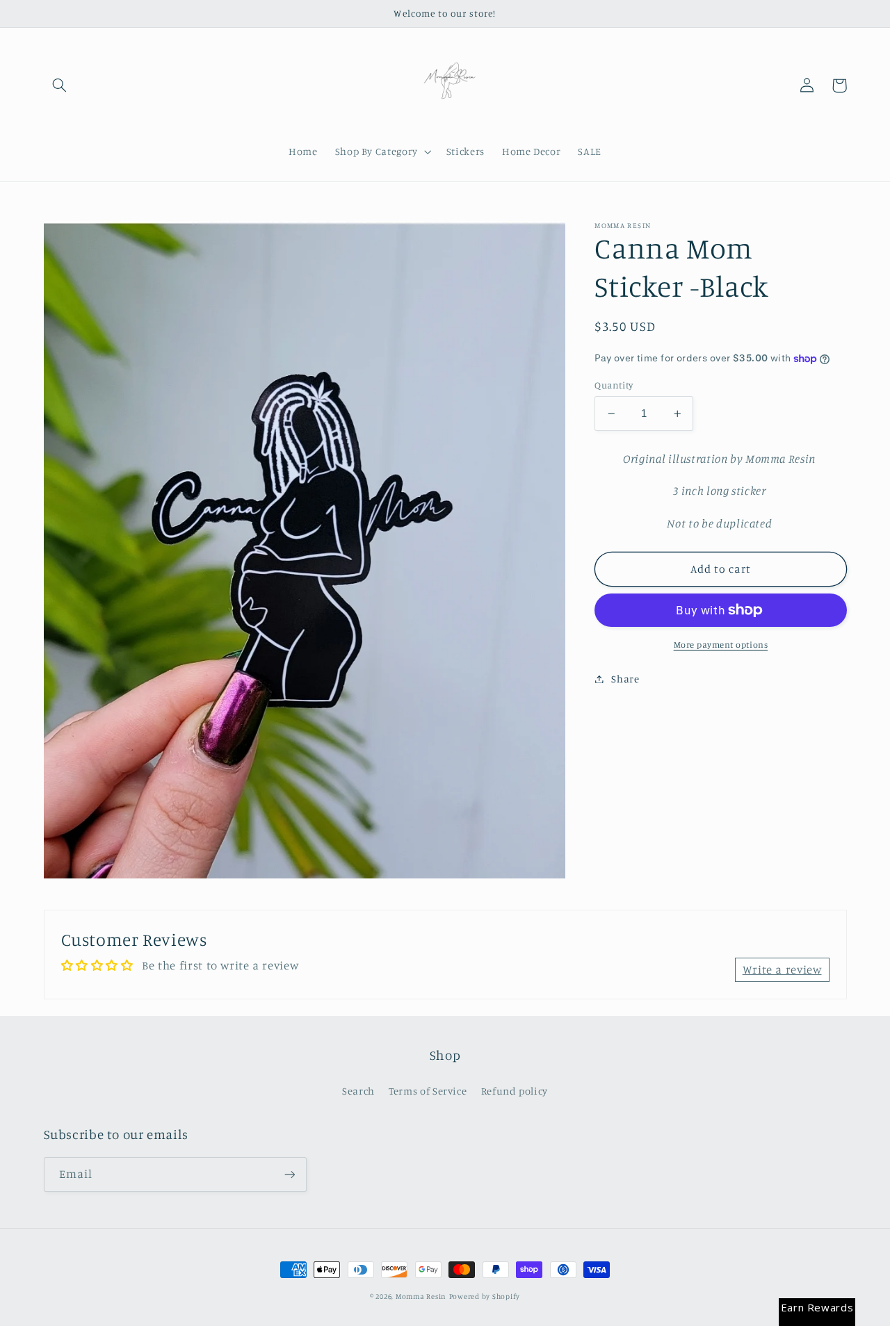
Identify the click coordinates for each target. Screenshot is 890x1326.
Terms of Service (428, 1091)
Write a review (782, 969)
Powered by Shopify (484, 1296)
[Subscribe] (289, 1174)
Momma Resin (421, 1296)
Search (358, 1091)
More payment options (721, 644)
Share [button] (625, 679)
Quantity (613, 385)
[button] (60, 85)
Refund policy (514, 1091)
